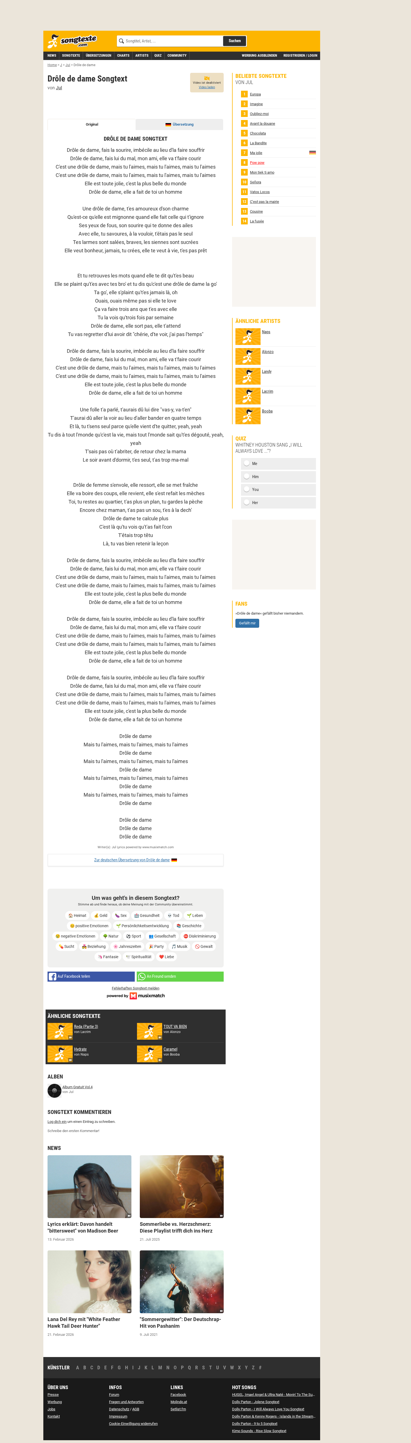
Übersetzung (183, 124)
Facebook (178, 1394)
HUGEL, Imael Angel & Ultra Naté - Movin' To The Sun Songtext (280, 1394)
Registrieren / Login (300, 55)
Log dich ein (57, 1122)
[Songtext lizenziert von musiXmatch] (135, 995)
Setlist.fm (178, 1409)
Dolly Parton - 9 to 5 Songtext (254, 1424)
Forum (114, 1394)
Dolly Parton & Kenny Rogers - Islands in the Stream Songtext (280, 1416)
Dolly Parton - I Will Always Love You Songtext (268, 1409)
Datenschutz (119, 1409)
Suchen (235, 40)
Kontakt (54, 1416)
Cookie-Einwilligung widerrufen (133, 1424)
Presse (53, 1394)
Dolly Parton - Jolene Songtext (255, 1402)
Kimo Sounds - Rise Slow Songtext (259, 1431)
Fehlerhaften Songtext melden (135, 988)
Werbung (55, 1402)
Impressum (118, 1416)
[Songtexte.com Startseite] (74, 41)
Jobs (51, 1409)
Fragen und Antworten (126, 1402)
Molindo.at (179, 1402)
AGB (135, 1409)
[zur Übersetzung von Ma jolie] (312, 152)
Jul (59, 87)
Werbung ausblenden (259, 55)
